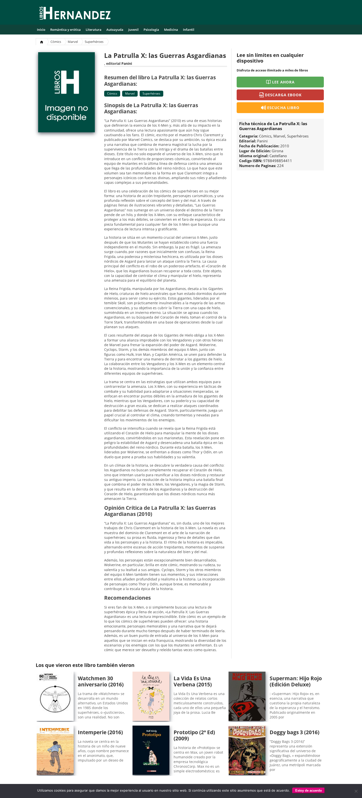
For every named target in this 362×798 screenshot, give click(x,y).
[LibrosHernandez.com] (75, 14)
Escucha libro (283, 107)
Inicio (41, 29)
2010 (284, 145)
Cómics (55, 41)
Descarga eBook (283, 94)
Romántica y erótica (65, 29)
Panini (126, 63)
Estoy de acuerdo (308, 790)
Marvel (73, 41)
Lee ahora (283, 82)
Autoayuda (114, 29)
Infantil (188, 29)
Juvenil (133, 29)
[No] (355, 791)
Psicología (151, 29)
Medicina (171, 29)
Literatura (93, 29)
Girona (277, 150)
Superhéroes (94, 41)
